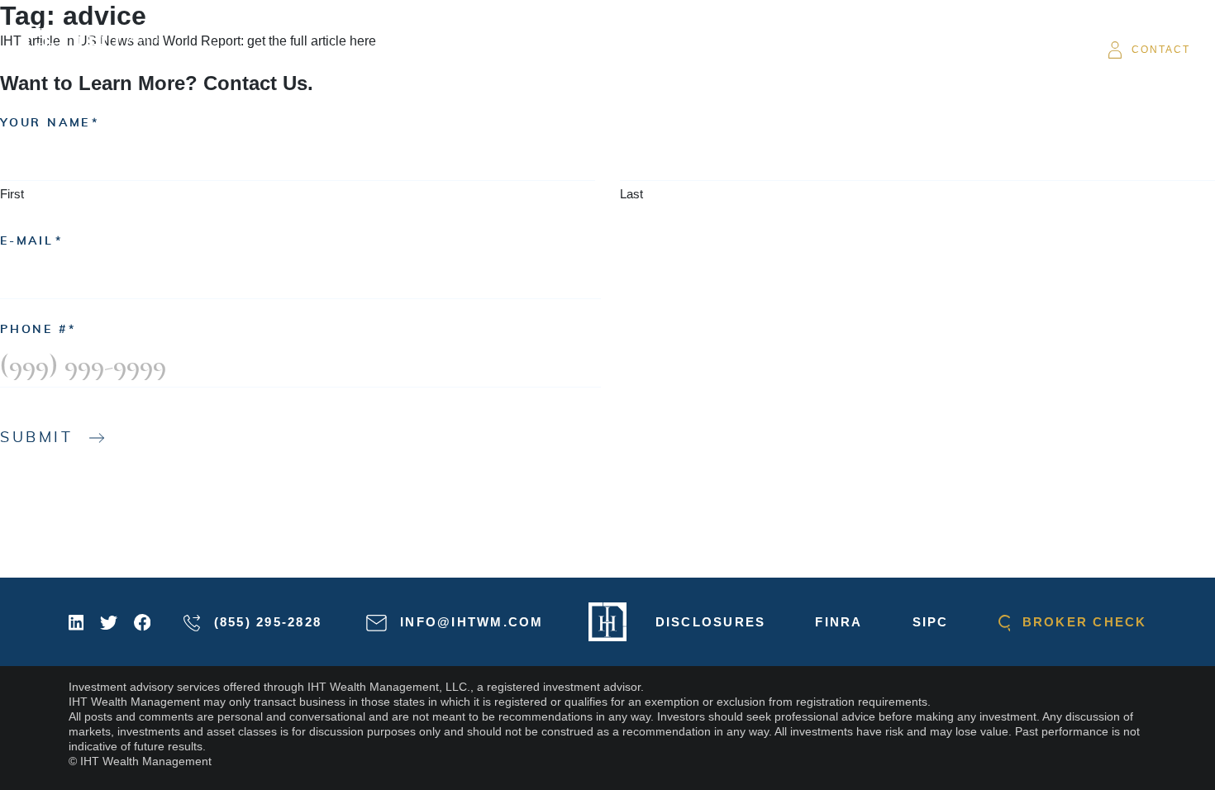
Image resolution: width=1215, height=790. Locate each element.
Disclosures (710, 622)
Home (423, 49)
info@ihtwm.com (469, 622)
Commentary (673, 49)
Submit (37, 438)
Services (572, 49)
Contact (1161, 49)
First (12, 194)
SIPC (930, 622)
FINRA (838, 622)
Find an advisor (804, 49)
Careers (917, 49)
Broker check (1081, 622)
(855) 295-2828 (265, 622)
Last (631, 194)
